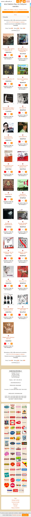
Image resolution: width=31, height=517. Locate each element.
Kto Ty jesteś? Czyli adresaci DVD (8, 166)
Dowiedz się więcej (16, 515)
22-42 (10, 22)
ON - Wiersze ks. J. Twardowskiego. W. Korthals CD (23, 50)
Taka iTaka (8, 281)
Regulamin (15, 504)
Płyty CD (16, 9)
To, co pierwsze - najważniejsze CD (8, 137)
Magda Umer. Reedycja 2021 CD (8, 338)
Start (15, 498)
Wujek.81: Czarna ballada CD (22, 253)
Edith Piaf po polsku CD (8, 79)
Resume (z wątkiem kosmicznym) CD (8, 309)
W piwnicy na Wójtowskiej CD (8, 224)
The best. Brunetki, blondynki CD (22, 224)
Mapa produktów (15, 507)
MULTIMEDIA (11, 9)
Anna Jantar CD (23, 136)
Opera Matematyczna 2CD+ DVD (22, 309)
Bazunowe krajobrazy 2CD (22, 79)
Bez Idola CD (22, 107)
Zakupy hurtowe (15, 500)
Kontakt (15, 505)
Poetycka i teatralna (23, 9)
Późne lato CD (8, 194)
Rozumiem (25, 515)
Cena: (15, 14)
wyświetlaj (14, 30)
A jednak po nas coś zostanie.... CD (8, 253)
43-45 (13, 22)
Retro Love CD (22, 281)
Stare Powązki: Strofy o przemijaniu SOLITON (8, 108)
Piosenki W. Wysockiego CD (23, 195)
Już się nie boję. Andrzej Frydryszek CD (8, 49)
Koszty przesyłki (15, 502)
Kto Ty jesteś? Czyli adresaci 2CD (23, 166)
